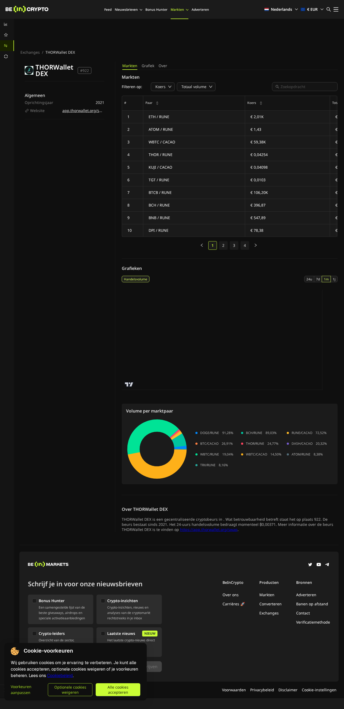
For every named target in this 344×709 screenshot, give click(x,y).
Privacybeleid (262, 689)
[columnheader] (194, 103)
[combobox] (307, 87)
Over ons (231, 594)
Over (163, 65)
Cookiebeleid (60, 675)
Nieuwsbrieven (126, 9)
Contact (303, 613)
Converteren (270, 603)
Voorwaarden (234, 689)
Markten (177, 9)
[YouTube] (318, 565)
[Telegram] (327, 565)
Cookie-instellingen (319, 689)
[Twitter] (310, 565)
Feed (108, 9)
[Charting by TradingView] (129, 384)
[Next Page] (255, 245)
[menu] (7, 40)
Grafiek (148, 65)
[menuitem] (7, 24)
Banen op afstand (312, 603)
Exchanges (30, 52)
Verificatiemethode (313, 622)
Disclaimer (288, 689)
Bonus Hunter (156, 9)
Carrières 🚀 (234, 603)
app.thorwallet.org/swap (84, 110)
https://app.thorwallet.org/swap (209, 529)
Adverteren (200, 9)
